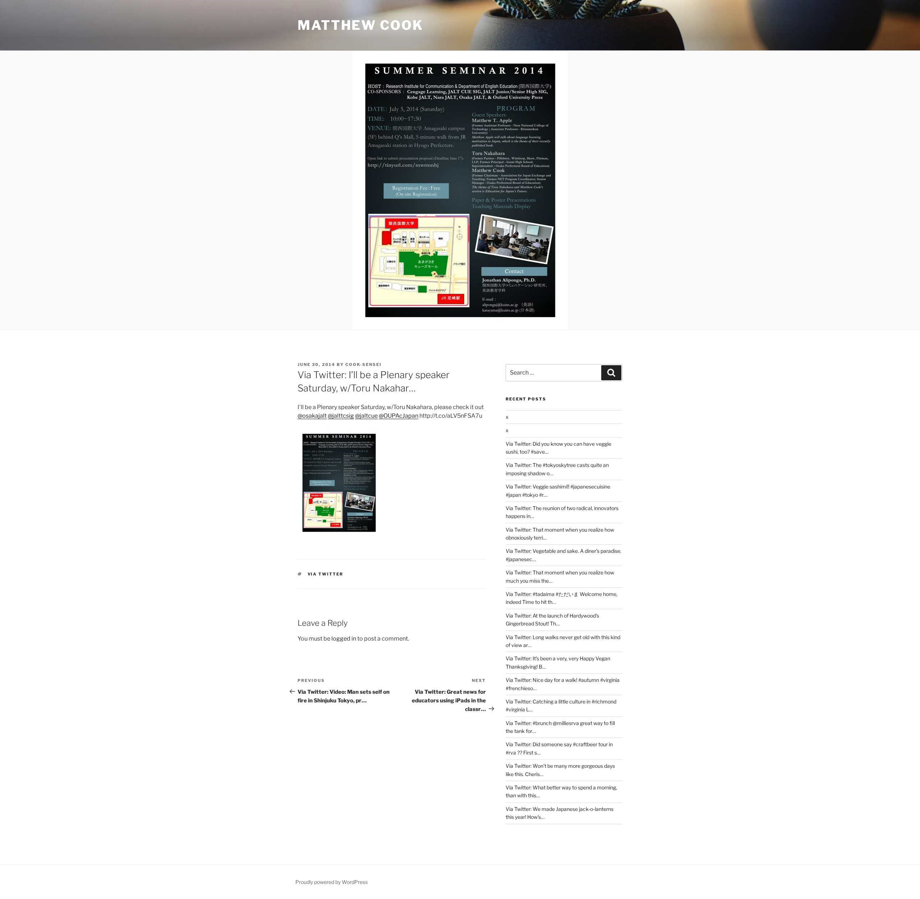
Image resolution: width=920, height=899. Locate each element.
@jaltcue (366, 415)
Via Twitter (326, 574)
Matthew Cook (360, 25)
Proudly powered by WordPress (331, 882)
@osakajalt (312, 415)
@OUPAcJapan (398, 415)
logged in (343, 638)
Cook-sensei (363, 364)
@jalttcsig (341, 415)
